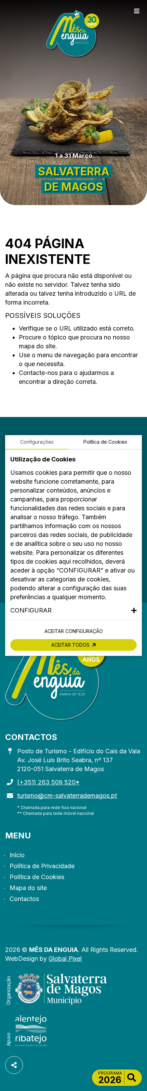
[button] (73, 610)
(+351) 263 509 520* (48, 782)
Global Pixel (65, 958)
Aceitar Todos (70, 645)
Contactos (24, 898)
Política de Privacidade (42, 866)
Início (17, 855)
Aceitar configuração (73, 631)
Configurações (37, 442)
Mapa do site (28, 887)
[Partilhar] (14, 1065)
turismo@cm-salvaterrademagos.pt (67, 795)
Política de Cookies (37, 876)
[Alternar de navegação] (137, 11)
